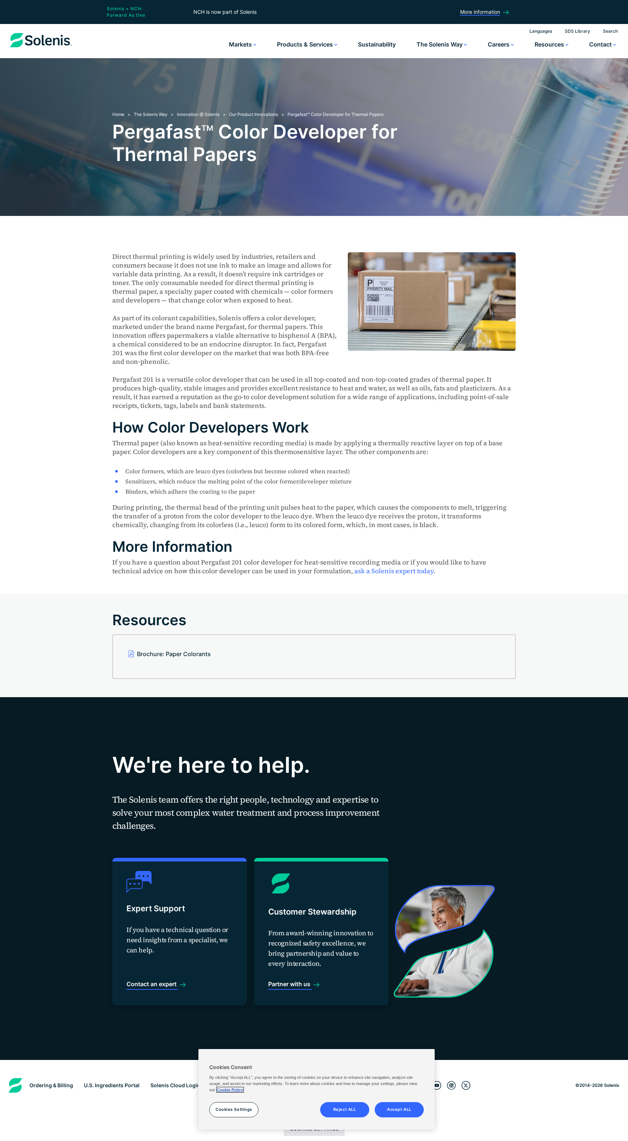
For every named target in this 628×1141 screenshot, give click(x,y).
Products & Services (305, 44)
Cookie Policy (230, 1090)
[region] (316, 1089)
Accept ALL (399, 1109)
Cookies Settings (234, 1109)
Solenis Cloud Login (175, 1085)
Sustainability (377, 44)
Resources (550, 44)
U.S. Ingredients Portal (112, 1085)
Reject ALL (344, 1109)
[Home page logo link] (41, 47)
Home (118, 114)
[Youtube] (436, 1085)
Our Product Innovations (253, 114)
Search (610, 31)
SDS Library (577, 31)
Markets (241, 44)
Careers (499, 44)
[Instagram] (451, 1085)
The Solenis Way (440, 44)
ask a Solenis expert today (394, 570)
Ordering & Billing (51, 1085)
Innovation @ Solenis (198, 114)
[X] (465, 1085)
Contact (601, 44)
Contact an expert (152, 984)
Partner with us (290, 984)
